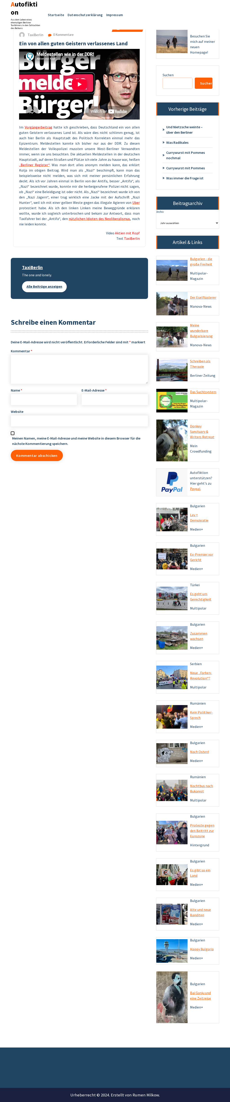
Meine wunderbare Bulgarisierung (201, 330)
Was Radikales (177, 142)
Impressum (114, 15)
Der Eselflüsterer (203, 297)
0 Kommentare (63, 35)
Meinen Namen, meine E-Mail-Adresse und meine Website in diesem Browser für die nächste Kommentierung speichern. (76, 441)
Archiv (160, 212)
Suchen (168, 75)
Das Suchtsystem (203, 392)
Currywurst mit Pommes (185, 168)
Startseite (56, 15)
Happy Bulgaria (202, 949)
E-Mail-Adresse (94, 390)
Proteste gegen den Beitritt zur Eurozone (202, 830)
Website (17, 411)
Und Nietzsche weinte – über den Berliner (184, 130)
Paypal (195, 488)
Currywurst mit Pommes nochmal (185, 155)
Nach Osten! (199, 751)
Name (16, 390)
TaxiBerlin (32, 267)
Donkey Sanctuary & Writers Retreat (202, 431)
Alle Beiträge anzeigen (44, 286)
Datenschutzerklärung (85, 15)
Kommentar (21, 351)
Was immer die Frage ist (184, 178)
